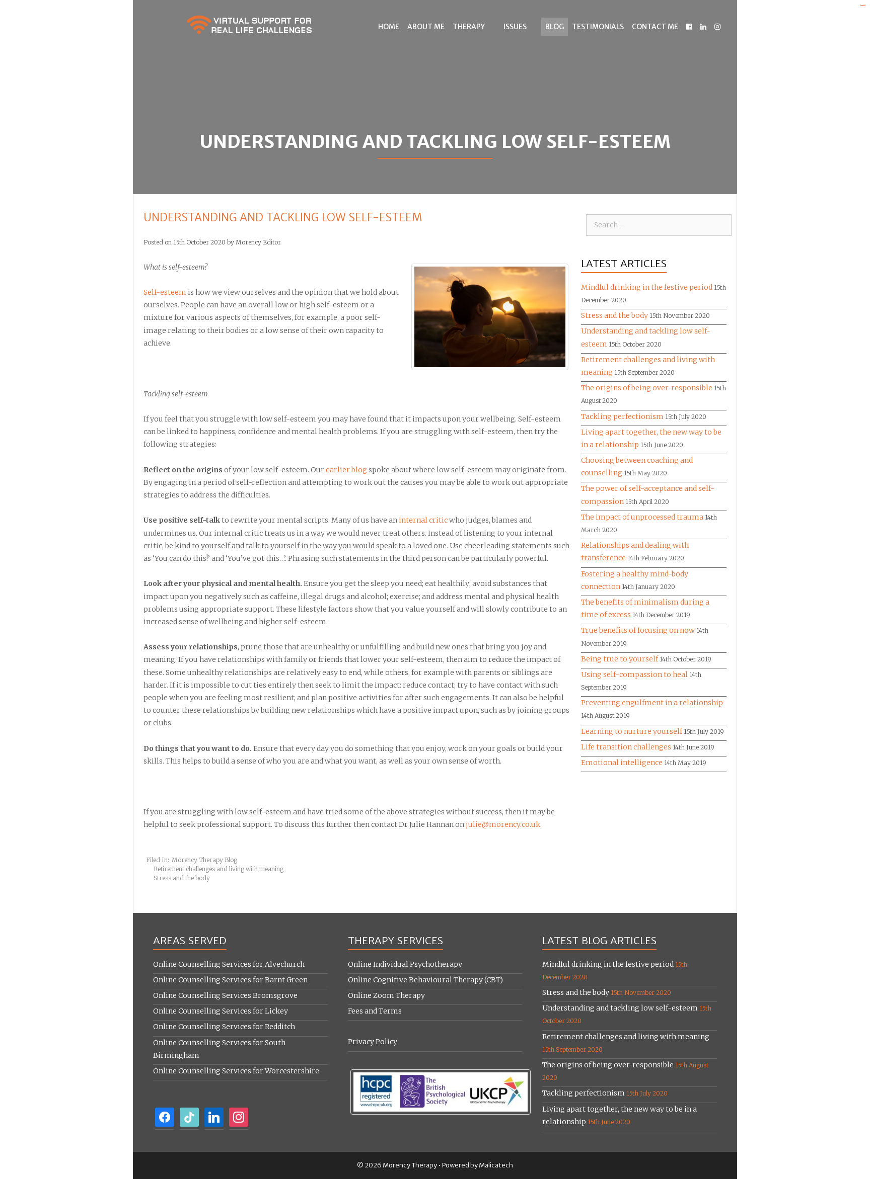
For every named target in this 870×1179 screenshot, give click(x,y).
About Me (426, 26)
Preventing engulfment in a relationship (652, 702)
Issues (515, 26)
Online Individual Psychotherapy (405, 964)
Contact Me (655, 26)
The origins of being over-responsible (646, 387)
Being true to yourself (619, 658)
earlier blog (346, 469)
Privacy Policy (372, 1041)
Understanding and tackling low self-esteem (620, 1008)
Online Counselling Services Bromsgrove (225, 995)
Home (388, 26)
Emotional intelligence (622, 762)
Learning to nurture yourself (631, 731)
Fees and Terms (375, 1011)
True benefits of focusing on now (638, 630)
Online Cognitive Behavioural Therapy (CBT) (425, 979)
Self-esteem (164, 292)
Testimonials (598, 26)
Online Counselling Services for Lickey (220, 1011)
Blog (554, 26)
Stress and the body (182, 878)
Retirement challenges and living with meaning (218, 869)
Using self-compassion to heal (634, 674)
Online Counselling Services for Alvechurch (229, 964)
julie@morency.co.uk (503, 824)
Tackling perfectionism (622, 416)
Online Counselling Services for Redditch (224, 1026)
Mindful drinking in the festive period (646, 287)
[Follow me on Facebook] (689, 27)
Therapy (469, 26)
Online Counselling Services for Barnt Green (230, 979)
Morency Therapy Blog (204, 860)
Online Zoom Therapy (386, 995)
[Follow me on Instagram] (717, 27)
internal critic (423, 520)
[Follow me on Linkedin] (703, 27)
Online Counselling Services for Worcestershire (236, 1070)
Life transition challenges (626, 746)
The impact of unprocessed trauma (642, 517)
